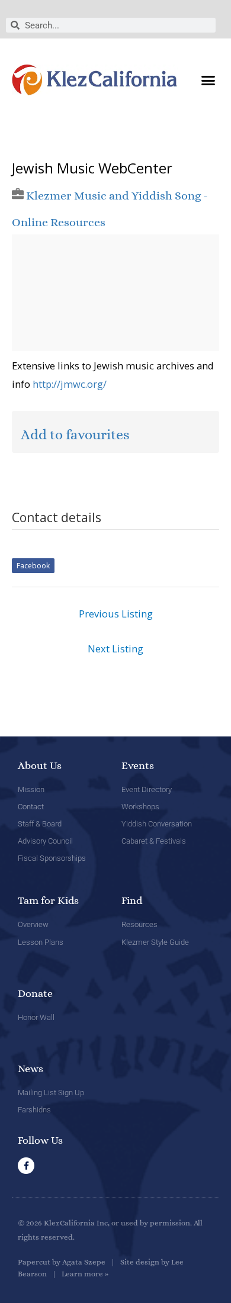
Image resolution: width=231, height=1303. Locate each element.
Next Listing (115, 648)
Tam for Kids (48, 900)
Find (131, 900)
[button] (208, 80)
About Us (40, 765)
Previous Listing (116, 613)
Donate (35, 993)
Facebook (33, 566)
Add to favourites (75, 434)
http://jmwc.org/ (70, 384)
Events (137, 765)
